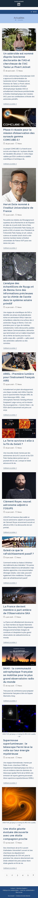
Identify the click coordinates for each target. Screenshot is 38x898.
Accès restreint (19, 1)
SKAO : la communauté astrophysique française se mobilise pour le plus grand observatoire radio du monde (18, 675)
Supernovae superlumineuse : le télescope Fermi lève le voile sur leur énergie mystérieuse (18, 747)
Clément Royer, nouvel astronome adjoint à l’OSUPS (17, 505)
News (21, 71)
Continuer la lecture (10, 104)
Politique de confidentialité (10, 890)
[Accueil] (15, 20)
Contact (12, 888)
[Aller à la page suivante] (33, 875)
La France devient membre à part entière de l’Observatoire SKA (17, 610)
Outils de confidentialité (27, 890)
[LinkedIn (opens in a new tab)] (19, 4)
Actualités (20, 20)
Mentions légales (21, 888)
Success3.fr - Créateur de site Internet (19, 896)
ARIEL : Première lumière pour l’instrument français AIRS (19, 377)
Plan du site (19, 892)
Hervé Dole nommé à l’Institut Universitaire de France (18, 208)
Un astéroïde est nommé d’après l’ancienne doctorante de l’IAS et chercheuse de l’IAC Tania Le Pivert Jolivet (18, 60)
